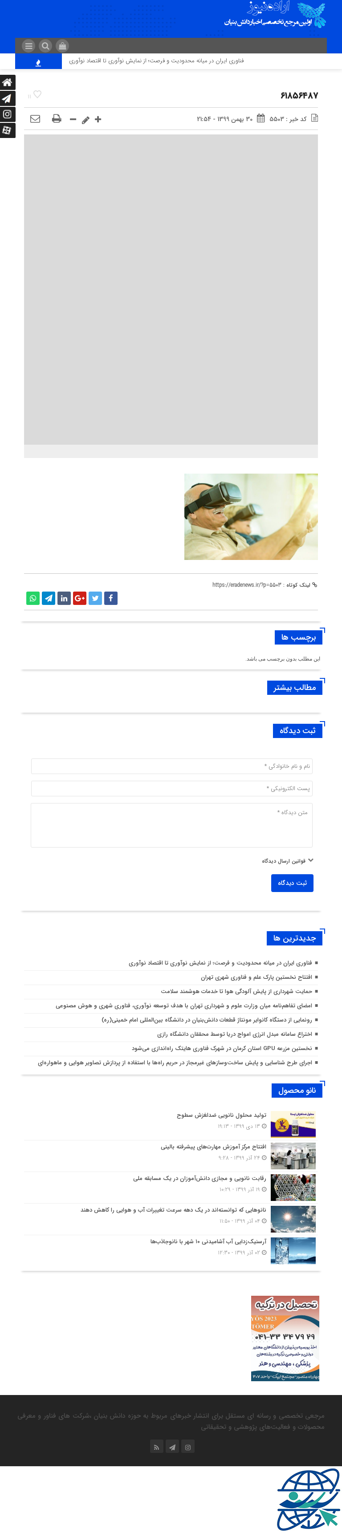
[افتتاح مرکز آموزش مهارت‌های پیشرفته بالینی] (171, 1156)
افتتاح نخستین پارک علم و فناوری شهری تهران (256, 977)
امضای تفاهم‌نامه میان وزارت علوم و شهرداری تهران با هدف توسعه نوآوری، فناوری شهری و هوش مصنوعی (184, 1005)
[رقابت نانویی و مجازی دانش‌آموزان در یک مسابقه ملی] (171, 1187)
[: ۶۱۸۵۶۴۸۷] (35, 119)
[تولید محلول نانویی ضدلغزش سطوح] (171, 1124)
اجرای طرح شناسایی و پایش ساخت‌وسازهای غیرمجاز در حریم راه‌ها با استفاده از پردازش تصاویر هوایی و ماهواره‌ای (175, 1062)
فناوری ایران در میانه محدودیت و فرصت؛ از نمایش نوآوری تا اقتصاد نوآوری (171, 60)
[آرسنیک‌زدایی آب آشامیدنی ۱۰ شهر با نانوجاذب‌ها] (171, 1249)
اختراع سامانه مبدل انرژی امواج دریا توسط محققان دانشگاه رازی (234, 1034)
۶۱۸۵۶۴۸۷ (299, 96)
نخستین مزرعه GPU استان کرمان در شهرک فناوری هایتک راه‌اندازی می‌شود (222, 1048)
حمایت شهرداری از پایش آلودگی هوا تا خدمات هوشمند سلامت (236, 991)
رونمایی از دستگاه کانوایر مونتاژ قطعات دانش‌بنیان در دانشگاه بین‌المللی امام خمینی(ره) (207, 1020)
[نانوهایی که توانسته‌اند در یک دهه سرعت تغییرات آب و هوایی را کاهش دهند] (171, 1219)
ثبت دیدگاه (292, 883)
